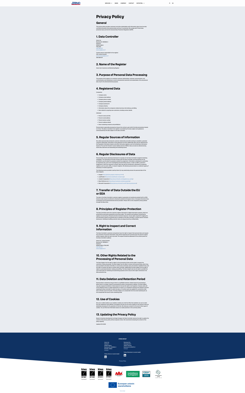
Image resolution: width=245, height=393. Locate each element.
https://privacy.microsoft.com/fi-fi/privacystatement (123, 183)
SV (173, 3)
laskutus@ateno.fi (100, 50)
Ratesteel (140, 3)
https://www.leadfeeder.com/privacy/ (114, 177)
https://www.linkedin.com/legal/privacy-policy (121, 179)
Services (107, 3)
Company (123, 3)
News (116, 3)
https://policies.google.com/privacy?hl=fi (113, 174)
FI (169, 3)
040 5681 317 (99, 48)
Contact (131, 3)
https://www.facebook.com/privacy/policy (119, 181)
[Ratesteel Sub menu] (144, 3)
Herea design (122, 390)
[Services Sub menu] (111, 3)
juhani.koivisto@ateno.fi (102, 56)
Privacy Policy (122, 361)
